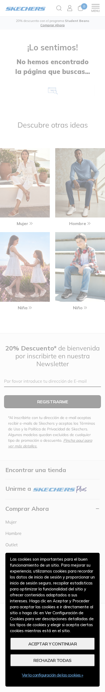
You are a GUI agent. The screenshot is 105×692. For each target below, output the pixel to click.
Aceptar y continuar (52, 643)
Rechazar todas (52, 660)
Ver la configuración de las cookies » (52, 675)
